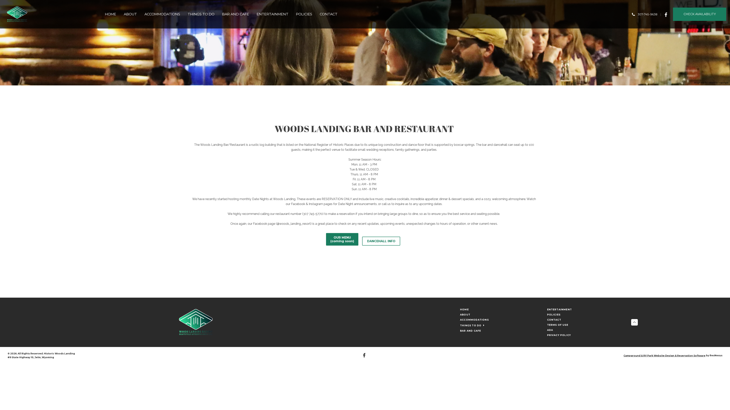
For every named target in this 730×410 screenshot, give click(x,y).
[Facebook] (667, 14)
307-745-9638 (647, 14)
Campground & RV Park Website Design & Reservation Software (664, 355)
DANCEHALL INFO (381, 241)
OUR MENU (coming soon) (342, 239)
